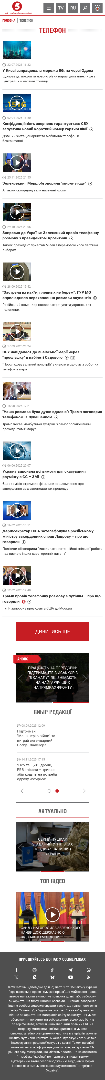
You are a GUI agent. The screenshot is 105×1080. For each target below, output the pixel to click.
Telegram (70, 970)
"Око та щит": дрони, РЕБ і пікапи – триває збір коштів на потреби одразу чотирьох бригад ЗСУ (37, 774)
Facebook (16, 970)
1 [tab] (34, 702)
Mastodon (34, 977)
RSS (88, 977)
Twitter (16, 977)
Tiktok (52, 970)
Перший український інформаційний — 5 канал (17, 7)
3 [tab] (77, 871)
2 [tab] (71, 702)
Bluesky (52, 977)
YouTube (70, 977)
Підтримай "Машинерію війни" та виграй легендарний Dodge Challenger (36, 738)
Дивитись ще (52, 631)
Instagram (34, 970)
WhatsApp (88, 970)
